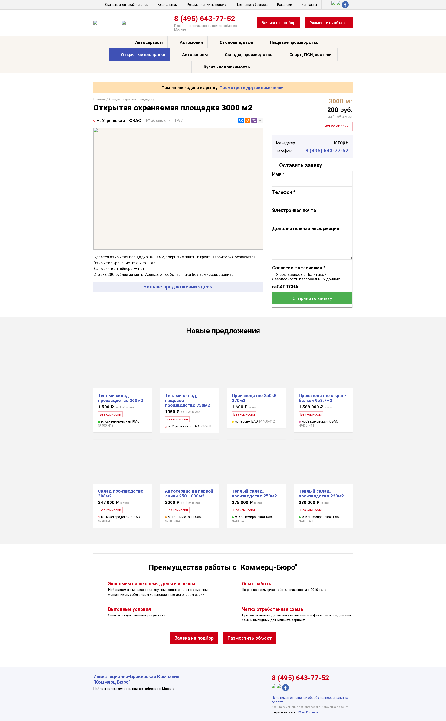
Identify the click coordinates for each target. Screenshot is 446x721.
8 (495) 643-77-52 (204, 18)
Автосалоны (195, 54)
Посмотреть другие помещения (252, 87)
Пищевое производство (294, 42)
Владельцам (167, 4)
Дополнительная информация (305, 228)
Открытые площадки (143, 54)
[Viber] (254, 120)
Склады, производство (248, 54)
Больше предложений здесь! (178, 287)
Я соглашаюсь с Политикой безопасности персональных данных (306, 276)
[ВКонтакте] (241, 120)
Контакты (309, 4)
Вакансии (284, 4)
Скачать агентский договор (126, 4)
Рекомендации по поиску (206, 4)
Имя (278, 174)
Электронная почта (294, 210)
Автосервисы (149, 42)
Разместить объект (328, 22)
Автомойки (191, 42)
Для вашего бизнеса (252, 4)
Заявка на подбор (278, 22)
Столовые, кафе (236, 42)
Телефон (283, 192)
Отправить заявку (312, 298)
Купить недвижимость (227, 66)
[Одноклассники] (247, 120)
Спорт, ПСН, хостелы (311, 54)
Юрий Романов (308, 712)
